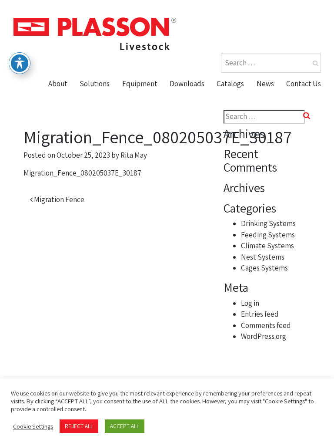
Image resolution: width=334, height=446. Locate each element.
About (57, 83)
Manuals (187, 132)
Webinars (189, 149)
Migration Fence (58, 199)
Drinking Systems (268, 223)
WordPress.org (263, 336)
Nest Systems (149, 149)
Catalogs (230, 83)
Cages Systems (264, 268)
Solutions (95, 83)
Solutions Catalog (250, 115)
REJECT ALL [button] (79, 426)
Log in (250, 303)
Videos (184, 115)
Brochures (191, 98)
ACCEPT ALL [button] (124, 426)
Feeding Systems (268, 235)
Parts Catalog (242, 98)
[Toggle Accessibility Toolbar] (19, 63)
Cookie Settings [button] (33, 426)
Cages (135, 165)
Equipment (139, 83)
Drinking (139, 98)
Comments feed (266, 325)
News (265, 83)
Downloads (187, 83)
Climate (138, 132)
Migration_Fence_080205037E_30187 (82, 173)
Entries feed (260, 314)
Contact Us (303, 83)
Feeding (139, 115)
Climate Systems (267, 245)
